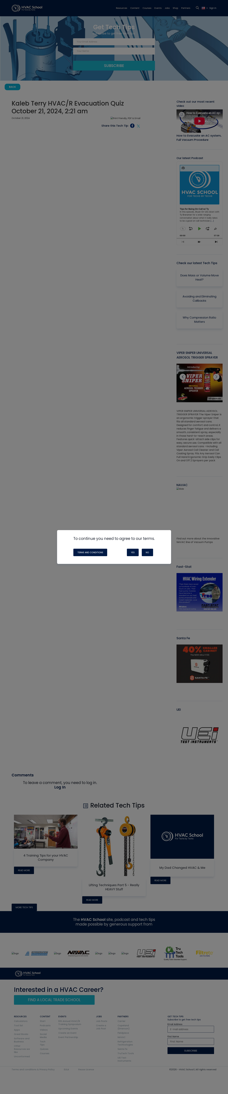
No (147, 552)
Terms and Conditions (90, 552)
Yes (133, 552)
